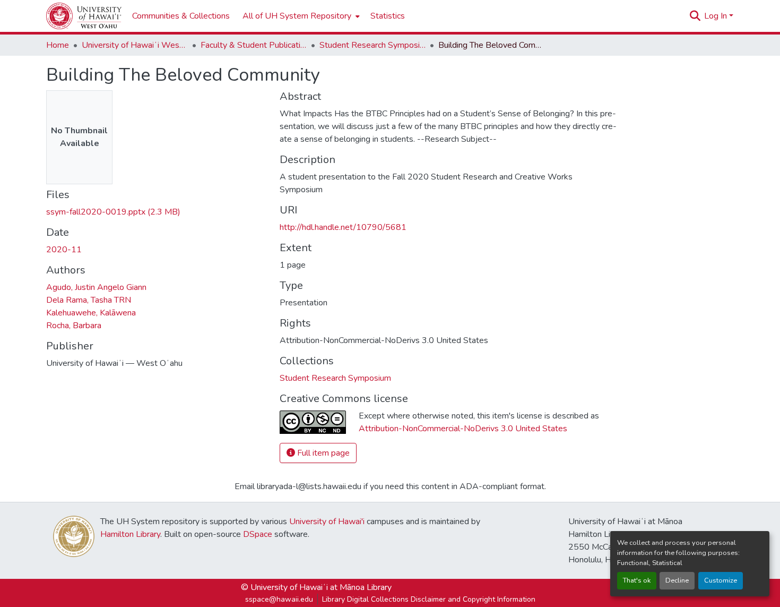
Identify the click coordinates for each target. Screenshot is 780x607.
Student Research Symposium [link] (372, 45)
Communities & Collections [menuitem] (181, 16)
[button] (84, 16)
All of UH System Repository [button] (296, 16)
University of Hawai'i (327, 521)
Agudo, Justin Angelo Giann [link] (96, 287)
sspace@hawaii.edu (279, 599)
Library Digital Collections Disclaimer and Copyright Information (428, 599)
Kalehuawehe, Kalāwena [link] (91, 313)
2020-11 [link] (64, 249)
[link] (156, 212)
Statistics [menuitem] (387, 16)
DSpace (257, 534)
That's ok (637, 580)
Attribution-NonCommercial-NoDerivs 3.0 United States (463, 428)
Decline (677, 580)
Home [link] (57, 45)
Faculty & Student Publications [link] (254, 45)
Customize (720, 580)
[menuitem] (300, 16)
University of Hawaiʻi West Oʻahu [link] (135, 45)
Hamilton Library (130, 534)
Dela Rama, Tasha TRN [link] (88, 300)
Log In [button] (716, 16)
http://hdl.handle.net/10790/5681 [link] (343, 227)
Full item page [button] (322, 453)
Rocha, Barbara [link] (73, 325)
